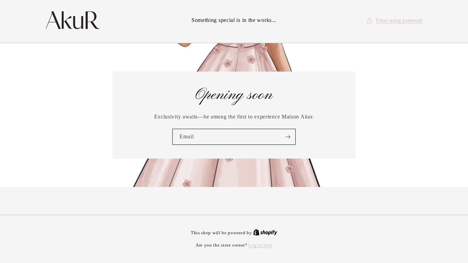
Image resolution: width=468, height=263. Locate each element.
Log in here (260, 245)
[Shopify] (265, 232)
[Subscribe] (287, 137)
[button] (394, 20)
